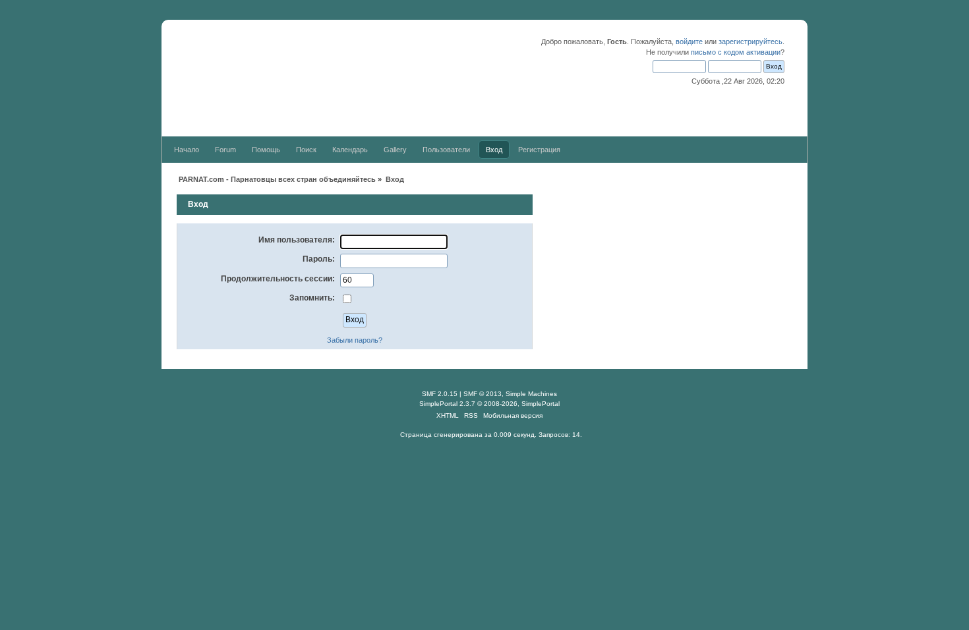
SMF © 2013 (482, 393)
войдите (689, 41)
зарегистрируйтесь (750, 41)
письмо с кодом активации (735, 52)
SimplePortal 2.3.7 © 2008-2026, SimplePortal (489, 403)
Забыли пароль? (354, 340)
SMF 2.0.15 (439, 393)
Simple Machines (531, 393)
